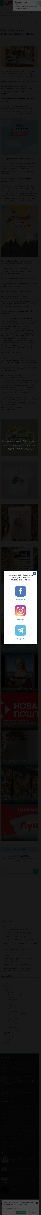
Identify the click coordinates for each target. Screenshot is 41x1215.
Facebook (20, 599)
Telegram (20, 639)
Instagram (20, 619)
